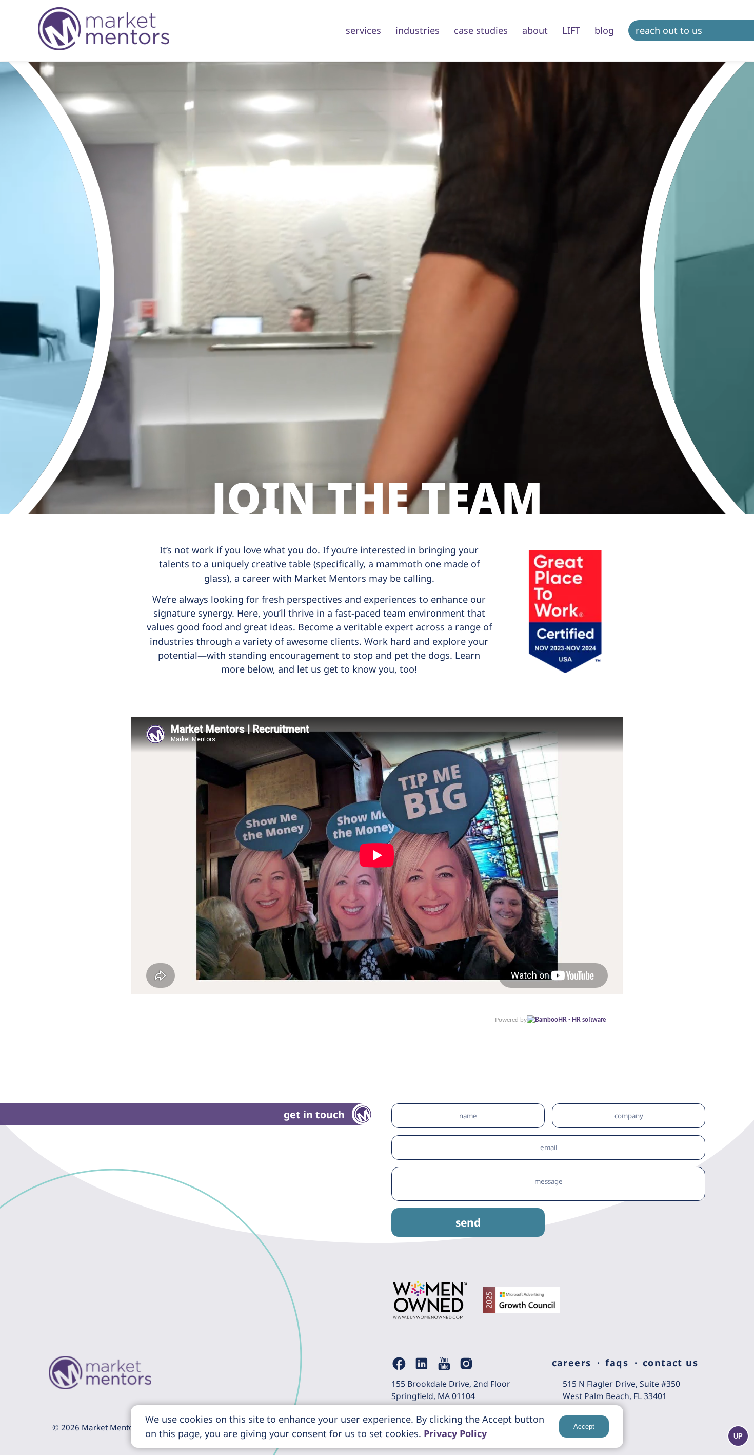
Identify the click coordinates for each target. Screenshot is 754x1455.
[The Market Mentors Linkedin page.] (421, 1363)
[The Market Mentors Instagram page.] (466, 1363)
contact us (670, 1362)
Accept (583, 1426)
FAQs (616, 1362)
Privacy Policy (455, 1433)
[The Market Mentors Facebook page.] (399, 1363)
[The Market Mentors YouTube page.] (444, 1363)
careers (571, 1362)
